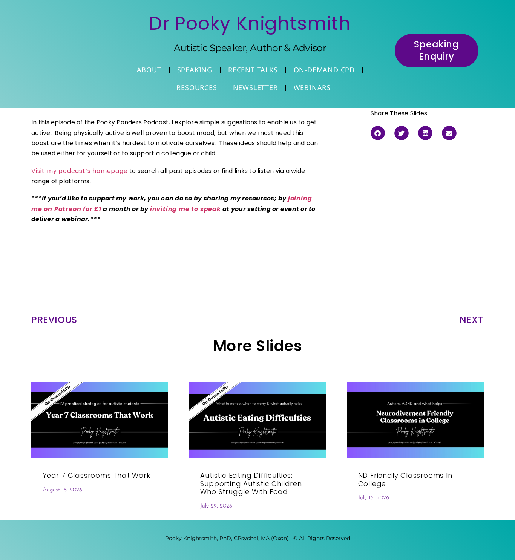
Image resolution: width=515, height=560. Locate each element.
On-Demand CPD (324, 69)
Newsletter (255, 87)
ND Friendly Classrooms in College (405, 479)
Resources (196, 87)
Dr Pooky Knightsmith (250, 23)
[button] (378, 133)
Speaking (194, 69)
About (149, 69)
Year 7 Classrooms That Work (96, 475)
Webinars (312, 87)
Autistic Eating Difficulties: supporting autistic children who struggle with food (251, 483)
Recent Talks (253, 69)
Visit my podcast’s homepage (79, 171)
